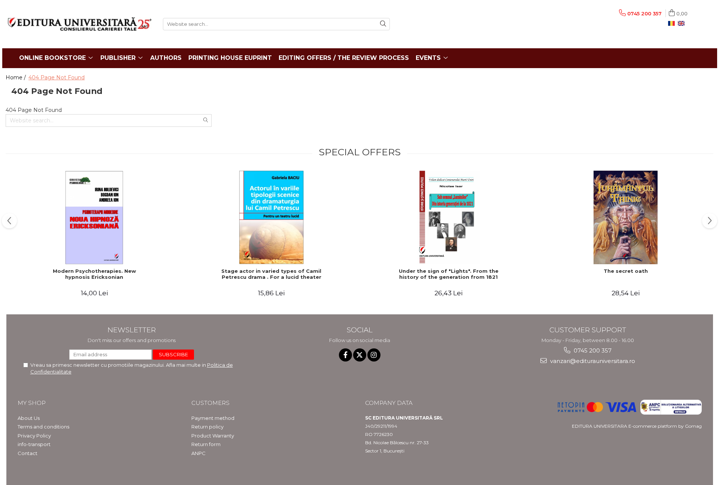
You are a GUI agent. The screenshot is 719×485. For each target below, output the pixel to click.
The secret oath (626, 271)
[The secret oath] (626, 217)
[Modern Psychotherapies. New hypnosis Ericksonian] (94, 217)
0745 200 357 (592, 350)
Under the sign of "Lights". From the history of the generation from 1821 (448, 274)
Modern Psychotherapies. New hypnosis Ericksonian (94, 274)
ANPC (198, 453)
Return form (206, 444)
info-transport (34, 444)
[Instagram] (373, 355)
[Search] (383, 24)
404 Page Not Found (56, 77)
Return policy (207, 427)
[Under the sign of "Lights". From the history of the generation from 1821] (448, 217)
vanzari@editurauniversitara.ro (592, 360)
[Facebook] (345, 355)
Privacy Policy (34, 436)
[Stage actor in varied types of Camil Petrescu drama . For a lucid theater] (271, 217)
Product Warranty (212, 436)
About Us (29, 418)
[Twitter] (359, 355)
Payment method (212, 418)
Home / (16, 77)
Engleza (683, 23)
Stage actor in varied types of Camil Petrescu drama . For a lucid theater (271, 274)
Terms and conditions (43, 427)
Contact (27, 453)
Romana (673, 23)
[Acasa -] (80, 24)
